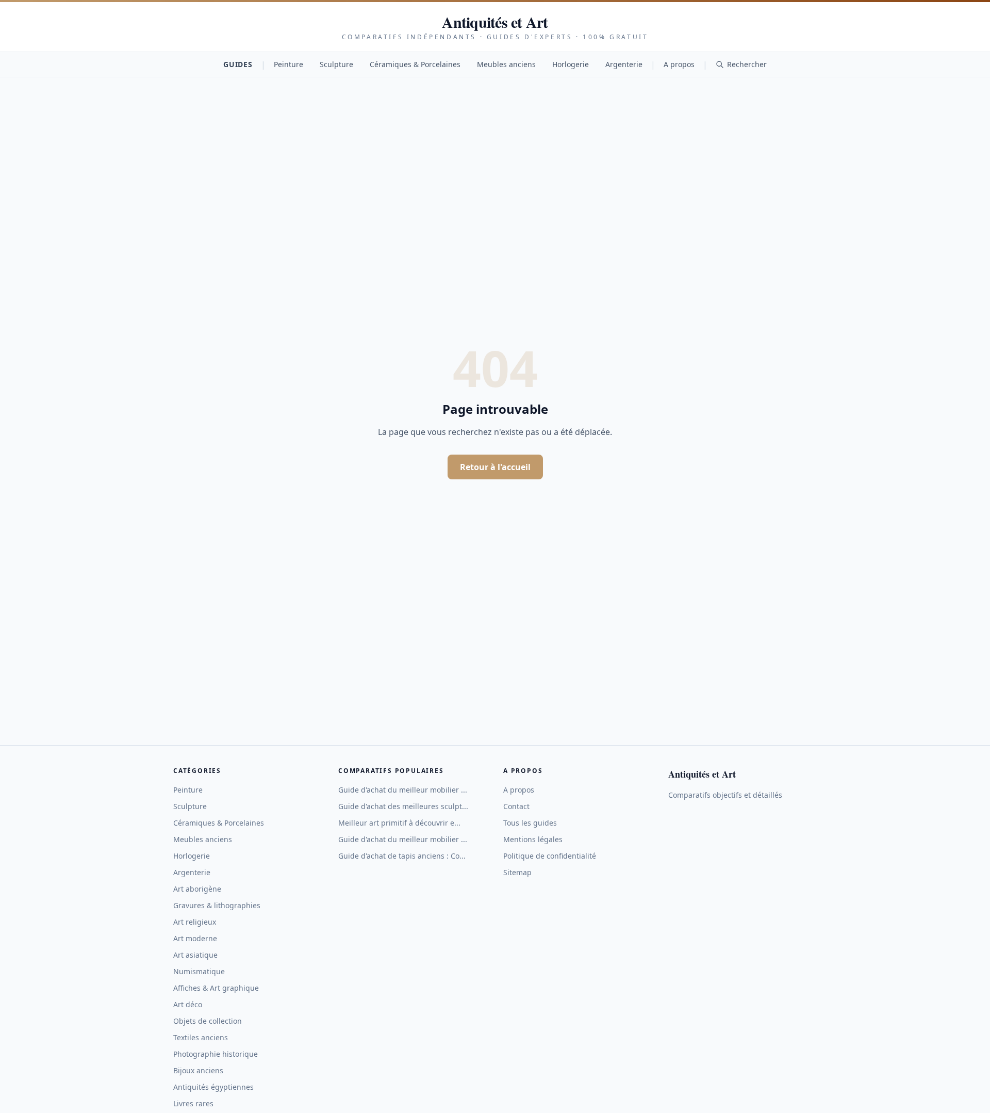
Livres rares (193, 1103)
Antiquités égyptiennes (213, 1087)
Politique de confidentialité (549, 856)
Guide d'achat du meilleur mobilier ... (402, 790)
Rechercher (747, 64)
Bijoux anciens (198, 1070)
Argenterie (623, 64)
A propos (679, 64)
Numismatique (199, 971)
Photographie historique (215, 1054)
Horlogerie (570, 64)
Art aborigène (197, 889)
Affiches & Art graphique (216, 988)
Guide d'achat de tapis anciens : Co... (402, 856)
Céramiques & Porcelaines (415, 64)
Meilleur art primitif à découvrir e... (399, 823)
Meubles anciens (506, 64)
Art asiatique (195, 955)
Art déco (187, 1004)
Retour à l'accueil (495, 467)
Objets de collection (207, 1021)
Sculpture (336, 64)
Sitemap (517, 872)
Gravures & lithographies (216, 905)
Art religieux (194, 922)
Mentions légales (533, 839)
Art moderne (195, 938)
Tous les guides (530, 823)
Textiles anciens (200, 1037)
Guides (237, 64)
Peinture (288, 64)
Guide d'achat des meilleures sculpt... (403, 806)
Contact (516, 806)
